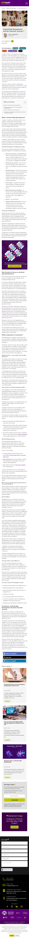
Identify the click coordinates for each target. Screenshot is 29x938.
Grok (20, 50)
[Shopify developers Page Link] (5, 918)
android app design (7, 391)
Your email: (7, 793)
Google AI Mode (13, 50)
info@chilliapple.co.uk (12, 885)
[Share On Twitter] (14, 657)
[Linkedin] (17, 907)
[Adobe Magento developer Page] (18, 913)
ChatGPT (15, 48)
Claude (4, 50)
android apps (11, 139)
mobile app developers (9, 635)
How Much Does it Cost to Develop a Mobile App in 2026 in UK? (14, 685)
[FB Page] (7, 907)
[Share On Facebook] (14, 653)
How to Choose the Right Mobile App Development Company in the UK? (14, 723)
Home (3, 8)
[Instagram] (22, 907)
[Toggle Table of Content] (24, 102)
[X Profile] (12, 907)
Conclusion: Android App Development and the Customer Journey (15, 112)
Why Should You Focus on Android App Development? (13, 108)
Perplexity (22, 48)
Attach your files (8, 869)
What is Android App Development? (12, 105)
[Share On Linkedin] (14, 660)
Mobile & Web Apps (11, 8)
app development (6, 308)
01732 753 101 (10, 880)
